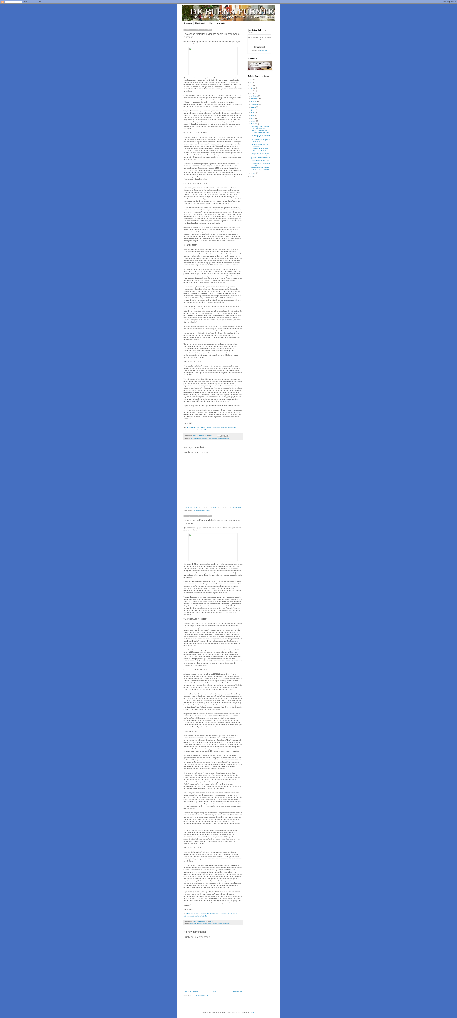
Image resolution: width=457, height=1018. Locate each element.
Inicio (214, 507)
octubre (254, 101)
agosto (253, 107)
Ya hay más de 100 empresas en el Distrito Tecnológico (260, 168)
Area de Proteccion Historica (198, 438)
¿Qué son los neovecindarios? (261, 158)
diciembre (254, 96)
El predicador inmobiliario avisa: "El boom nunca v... (260, 149)
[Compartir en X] (223, 436)
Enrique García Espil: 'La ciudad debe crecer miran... (261, 131)
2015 (251, 85)
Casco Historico (212, 438)
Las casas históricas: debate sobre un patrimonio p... (260, 154)
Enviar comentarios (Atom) (201, 511)
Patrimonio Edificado (223, 438)
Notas (210, 23)
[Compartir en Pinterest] (227, 436)
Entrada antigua (237, 507)
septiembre (255, 104)
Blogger (252, 1012)
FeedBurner (264, 51)
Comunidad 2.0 (220, 23)
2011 (251, 176)
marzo (253, 121)
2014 (251, 88)
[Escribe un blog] (221, 436)
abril (253, 118)
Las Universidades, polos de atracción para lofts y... (260, 127)
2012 (251, 93)
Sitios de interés (200, 23)
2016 (251, 82)
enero (253, 173)
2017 (251, 80)
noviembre (255, 99)
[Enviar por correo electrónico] (218, 436)
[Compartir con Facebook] (225, 436)
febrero (253, 124)
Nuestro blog (188, 23)
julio (252, 110)
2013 (251, 91)
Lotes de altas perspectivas (260, 160)
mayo (253, 115)
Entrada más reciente (191, 507)
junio (253, 113)
